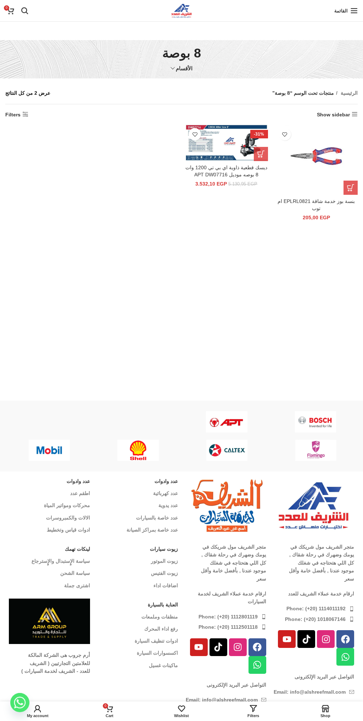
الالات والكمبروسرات (68, 518)
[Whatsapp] (345, 657)
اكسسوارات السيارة (157, 653)
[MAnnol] (125, 450)
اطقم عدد (80, 493)
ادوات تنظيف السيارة (156, 641)
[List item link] (313, 608)
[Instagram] (326, 639)
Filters (13, 114)
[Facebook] (345, 639)
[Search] (25, 11)
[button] (351, 188)
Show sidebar (333, 114)
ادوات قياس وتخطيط (68, 530)
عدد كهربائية (165, 493)
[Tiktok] (306, 639)
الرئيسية (348, 93)
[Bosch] (315, 422)
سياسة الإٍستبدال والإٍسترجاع (61, 561)
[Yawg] (137, 422)
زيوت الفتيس (164, 573)
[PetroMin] (214, 450)
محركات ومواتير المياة (67, 505)
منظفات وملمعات (159, 617)
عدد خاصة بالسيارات (157, 518)
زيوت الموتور (164, 561)
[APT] (226, 422)
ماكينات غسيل (163, 665)
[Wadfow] (48, 422)
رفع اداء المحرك (161, 629)
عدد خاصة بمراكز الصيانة (152, 530)
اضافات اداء (165, 585)
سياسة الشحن (75, 573)
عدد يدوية (168, 505)
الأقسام (184, 68)
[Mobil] (302, 450)
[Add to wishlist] (285, 134)
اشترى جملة (77, 585)
